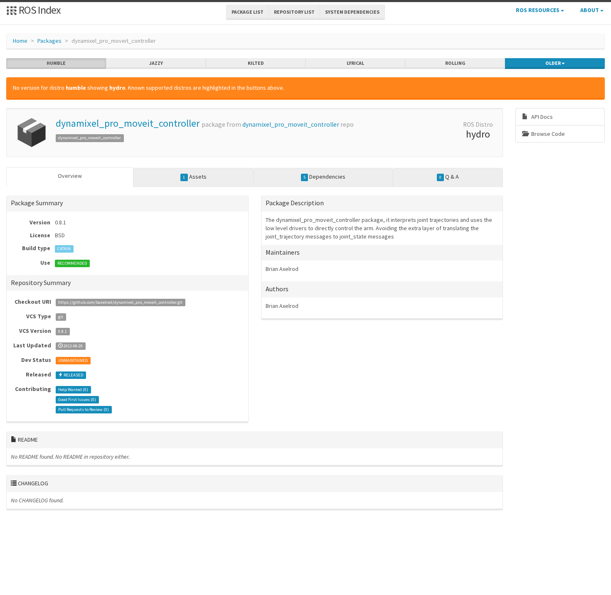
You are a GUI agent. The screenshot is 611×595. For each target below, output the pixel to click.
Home (20, 40)
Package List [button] (248, 12)
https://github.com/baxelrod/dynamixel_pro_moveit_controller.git (120, 302)
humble (56, 63)
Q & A (449, 176)
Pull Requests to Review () (83, 409)
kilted (256, 63)
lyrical (355, 63)
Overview (70, 175)
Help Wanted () (73, 389)
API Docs (541, 116)
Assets (194, 176)
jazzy (156, 63)
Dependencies (324, 176)
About (590, 10)
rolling (455, 63)
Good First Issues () (77, 399)
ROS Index (39, 10)
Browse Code (547, 134)
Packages (49, 40)
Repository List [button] (294, 12)
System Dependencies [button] (352, 12)
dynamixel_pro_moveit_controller (128, 123)
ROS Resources (538, 10)
